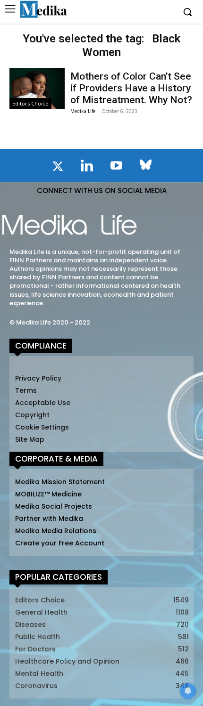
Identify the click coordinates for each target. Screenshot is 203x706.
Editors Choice (30, 103)
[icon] (57, 168)
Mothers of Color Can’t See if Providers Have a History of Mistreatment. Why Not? (131, 88)
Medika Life (82, 111)
